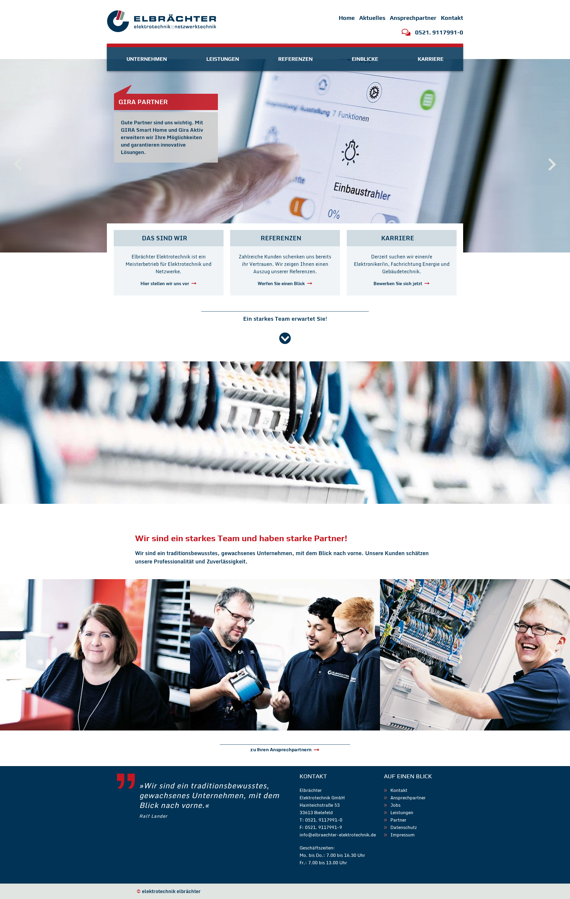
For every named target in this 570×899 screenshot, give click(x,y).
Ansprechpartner (413, 18)
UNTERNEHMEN (146, 59)
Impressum (402, 834)
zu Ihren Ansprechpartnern (281, 749)
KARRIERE (431, 59)
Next (551, 654)
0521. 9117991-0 (439, 32)
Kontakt (452, 18)
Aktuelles (372, 18)
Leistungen (401, 812)
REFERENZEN (295, 59)
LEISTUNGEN (222, 59)
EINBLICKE (365, 59)
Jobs (395, 805)
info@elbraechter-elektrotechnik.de (338, 834)
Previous (18, 654)
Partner (398, 819)
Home (347, 18)
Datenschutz (403, 827)
